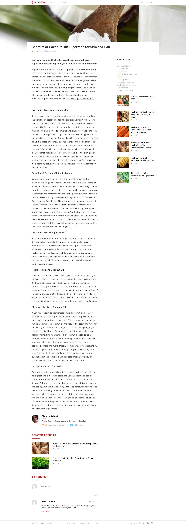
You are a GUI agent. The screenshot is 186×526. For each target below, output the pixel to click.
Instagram (152, 523)
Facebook (140, 523)
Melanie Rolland (50, 51)
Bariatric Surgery (125, 66)
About (96, 523)
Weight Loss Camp (126, 90)
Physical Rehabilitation (127, 85)
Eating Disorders (125, 77)
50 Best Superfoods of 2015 (80, 98)
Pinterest (148, 523)
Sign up (152, 2)
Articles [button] (53, 2)
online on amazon (75, 360)
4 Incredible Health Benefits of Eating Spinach (142, 174)
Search (64, 2)
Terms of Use (72, 523)
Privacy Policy (85, 523)
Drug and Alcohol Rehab (128, 74)
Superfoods (37, 51)
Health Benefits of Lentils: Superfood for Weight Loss (142, 114)
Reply (48, 511)
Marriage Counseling (127, 82)
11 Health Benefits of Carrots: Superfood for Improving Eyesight (141, 129)
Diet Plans (123, 71)
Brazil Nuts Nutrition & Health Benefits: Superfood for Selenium (141, 145)
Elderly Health (124, 80)
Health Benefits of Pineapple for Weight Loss (142, 159)
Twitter (144, 523)
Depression (123, 69)
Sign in (143, 2)
